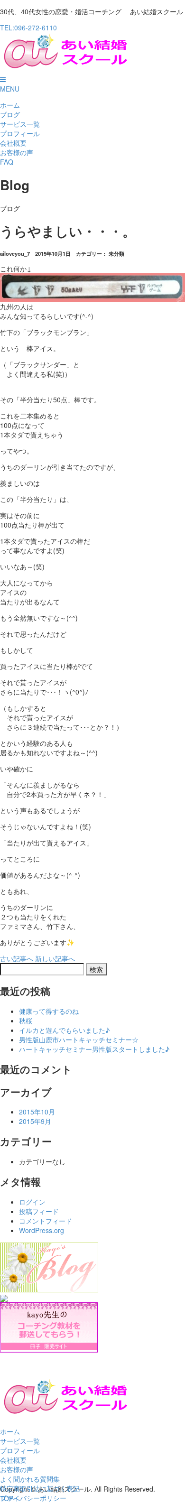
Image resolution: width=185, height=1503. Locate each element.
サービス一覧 (20, 124)
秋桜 (25, 1020)
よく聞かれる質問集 (30, 1479)
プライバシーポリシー (33, 1498)
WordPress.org (41, 1230)
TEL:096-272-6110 (28, 27)
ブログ (10, 114)
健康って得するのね (49, 1011)
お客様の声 (16, 152)
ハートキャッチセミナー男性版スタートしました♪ (94, 1049)
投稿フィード (39, 1211)
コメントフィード (45, 1220)
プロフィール (20, 133)
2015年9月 (35, 1121)
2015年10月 (37, 1111)
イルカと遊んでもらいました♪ (64, 1030)
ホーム (10, 105)
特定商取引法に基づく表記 (40, 1488)
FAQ (6, 162)
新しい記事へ (55, 958)
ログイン (32, 1201)
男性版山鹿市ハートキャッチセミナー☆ (79, 1039)
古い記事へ (16, 958)
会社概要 (13, 143)
